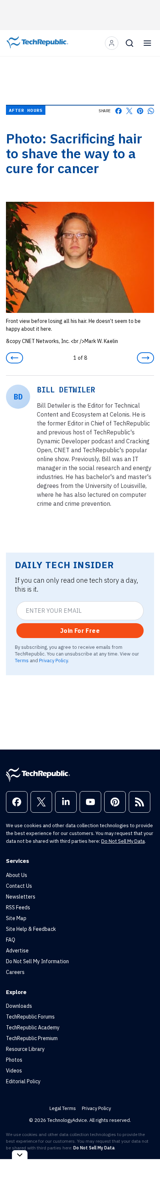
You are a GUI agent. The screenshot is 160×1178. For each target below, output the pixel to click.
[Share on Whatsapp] (151, 111)
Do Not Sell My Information (37, 961)
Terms (22, 660)
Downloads (19, 1006)
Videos (14, 1070)
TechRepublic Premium (32, 1038)
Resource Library (25, 1049)
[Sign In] (111, 43)
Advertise (17, 950)
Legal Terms (62, 1108)
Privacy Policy (53, 660)
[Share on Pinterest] (140, 111)
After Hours (25, 110)
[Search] (129, 43)
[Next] (145, 357)
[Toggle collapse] (20, 1154)
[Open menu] (147, 43)
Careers (15, 972)
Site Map (16, 918)
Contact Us (19, 886)
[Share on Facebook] (118, 111)
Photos (14, 1059)
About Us (16, 875)
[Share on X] (129, 111)
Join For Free (80, 630)
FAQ (10, 939)
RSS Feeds (18, 907)
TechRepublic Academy (33, 1027)
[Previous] (14, 357)
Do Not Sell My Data (123, 841)
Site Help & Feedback (31, 929)
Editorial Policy (23, 1081)
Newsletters (20, 896)
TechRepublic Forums (30, 1016)
